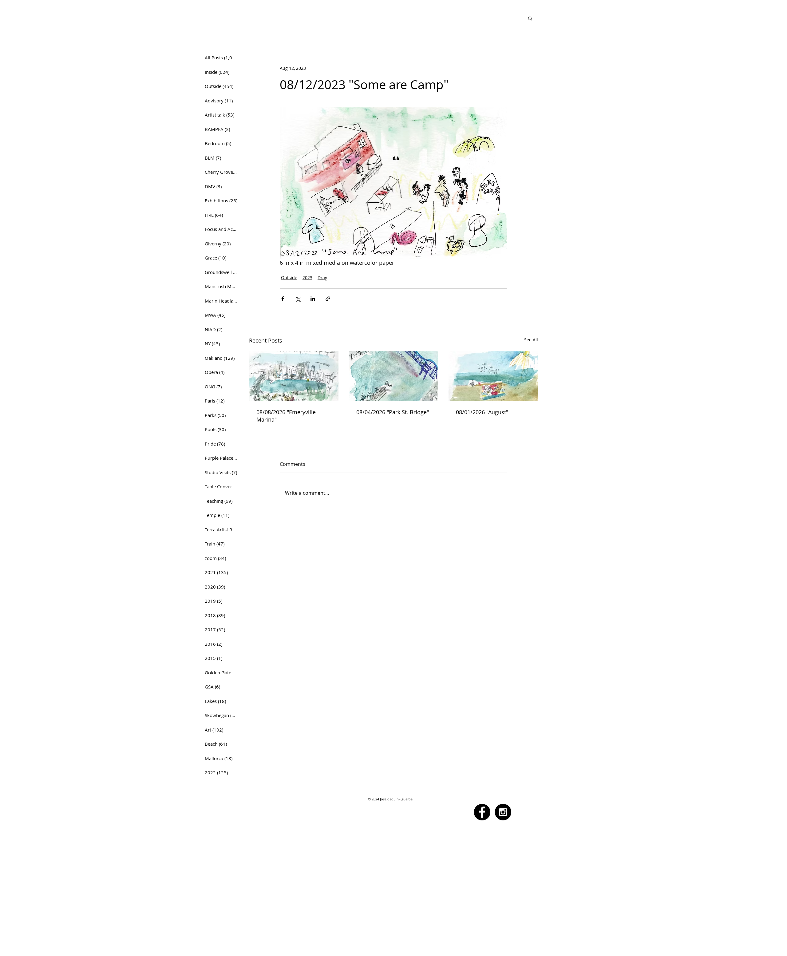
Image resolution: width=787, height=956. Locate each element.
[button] (530, 18)
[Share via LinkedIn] (313, 299)
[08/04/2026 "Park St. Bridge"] (393, 376)
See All (531, 340)
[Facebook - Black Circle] (482, 812)
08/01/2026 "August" (482, 412)
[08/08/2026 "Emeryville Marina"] (293, 376)
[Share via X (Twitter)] (298, 299)
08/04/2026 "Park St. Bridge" (392, 412)
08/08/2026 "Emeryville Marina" (286, 415)
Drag (322, 277)
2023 (307, 277)
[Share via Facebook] (283, 299)
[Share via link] (328, 299)
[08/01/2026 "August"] (493, 376)
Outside (289, 277)
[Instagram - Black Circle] (503, 812)
